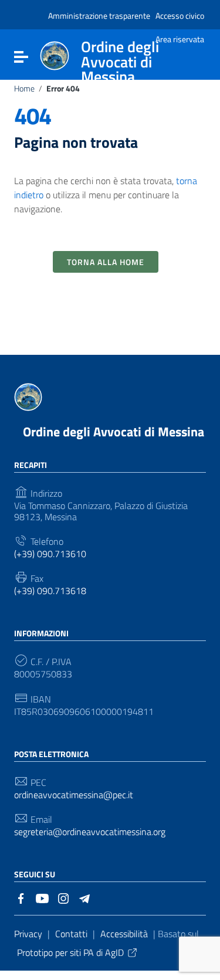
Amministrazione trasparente (99, 15)
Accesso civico (179, 15)
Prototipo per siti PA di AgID (70, 952)
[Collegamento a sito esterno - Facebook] (21, 897)
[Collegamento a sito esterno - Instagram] (63, 897)
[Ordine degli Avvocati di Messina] (54, 55)
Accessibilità (124, 934)
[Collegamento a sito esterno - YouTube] (42, 897)
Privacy (28, 934)
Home (24, 88)
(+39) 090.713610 (50, 553)
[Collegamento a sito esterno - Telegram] (84, 897)
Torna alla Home (105, 262)
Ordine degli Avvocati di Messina (113, 432)
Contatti (71, 934)
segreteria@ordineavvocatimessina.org (89, 831)
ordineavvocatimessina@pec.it (73, 795)
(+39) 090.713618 (50, 590)
